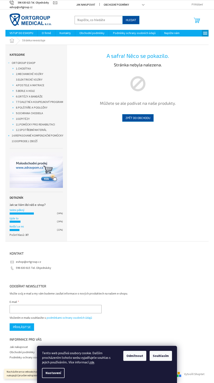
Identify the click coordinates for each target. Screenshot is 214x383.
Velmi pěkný (17, 210)
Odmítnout (134, 356)
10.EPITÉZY (23, 119)
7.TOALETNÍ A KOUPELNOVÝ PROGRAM (39, 102)
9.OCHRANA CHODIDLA (29, 113)
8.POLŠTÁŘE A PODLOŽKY (31, 108)
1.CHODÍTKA (23, 69)
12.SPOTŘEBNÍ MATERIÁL (31, 130)
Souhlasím (161, 356)
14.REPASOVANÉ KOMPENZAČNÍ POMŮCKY (37, 136)
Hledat (131, 20)
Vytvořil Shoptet (194, 374)
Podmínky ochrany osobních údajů (31, 357)
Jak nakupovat (85, 5)
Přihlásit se (22, 327)
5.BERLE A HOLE (25, 91)
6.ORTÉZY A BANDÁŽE (29, 97)
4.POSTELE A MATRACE (30, 85)
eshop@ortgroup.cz (28, 262)
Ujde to (14, 218)
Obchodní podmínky (116, 5)
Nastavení (53, 373)
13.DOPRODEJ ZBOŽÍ (24, 141)
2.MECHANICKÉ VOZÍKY (29, 74)
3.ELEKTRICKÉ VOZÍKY (29, 80)
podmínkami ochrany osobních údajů (69, 318)
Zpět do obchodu (138, 118)
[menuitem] (21, 33)
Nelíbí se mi (17, 227)
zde (91, 362)
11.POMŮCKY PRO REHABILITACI (35, 125)
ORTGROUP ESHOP (24, 63)
